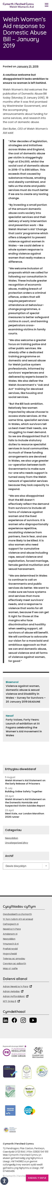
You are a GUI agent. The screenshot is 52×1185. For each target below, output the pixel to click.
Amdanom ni (10, 934)
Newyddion (11, 838)
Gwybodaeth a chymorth (17, 914)
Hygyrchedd (10, 953)
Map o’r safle (10, 968)
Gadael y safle (37, 1177)
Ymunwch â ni (10, 943)
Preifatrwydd (10, 948)
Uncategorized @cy (16, 842)
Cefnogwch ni (10, 924)
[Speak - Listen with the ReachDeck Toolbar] (4, 1181)
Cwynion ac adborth (14, 963)
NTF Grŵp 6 (9, 1001)
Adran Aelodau (11, 991)
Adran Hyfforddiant (14, 996)
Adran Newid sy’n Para (15, 986)
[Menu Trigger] (47, 5)
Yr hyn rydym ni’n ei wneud (18, 919)
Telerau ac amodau (14, 958)
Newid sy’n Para (12, 929)
